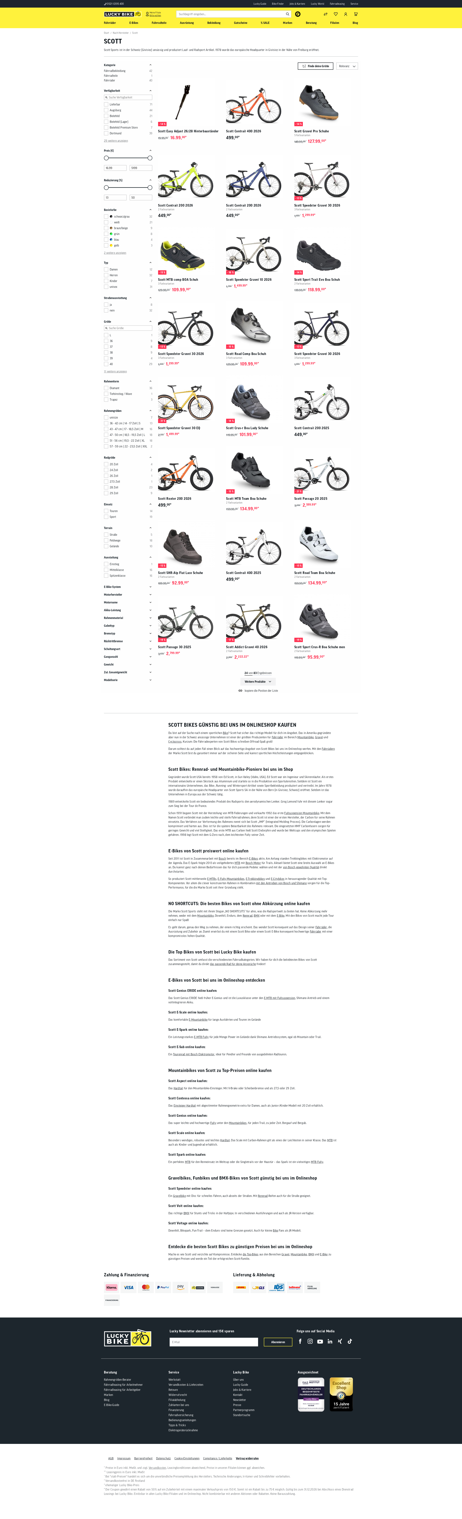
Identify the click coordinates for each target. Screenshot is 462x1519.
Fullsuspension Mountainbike (301, 813)
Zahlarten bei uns (179, 1405)
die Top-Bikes (251, 1254)
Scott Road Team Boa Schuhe (314, 573)
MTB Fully (317, 1161)
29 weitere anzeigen (116, 140)
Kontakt (237, 1394)
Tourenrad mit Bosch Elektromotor (193, 1054)
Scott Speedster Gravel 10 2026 (249, 279)
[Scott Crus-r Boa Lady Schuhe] (258, 399)
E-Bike (280, 915)
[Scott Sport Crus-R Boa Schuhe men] (326, 618)
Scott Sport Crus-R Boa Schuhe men (319, 647)
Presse (237, 1405)
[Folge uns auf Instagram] (310, 1341)
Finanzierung (176, 1410)
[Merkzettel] (336, 14)
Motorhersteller (113, 594)
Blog (106, 1399)
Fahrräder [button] (109, 80)
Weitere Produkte (255, 681)
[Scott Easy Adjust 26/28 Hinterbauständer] (190, 102)
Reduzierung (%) (113, 180)
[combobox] (233, 14)
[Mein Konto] (346, 14)
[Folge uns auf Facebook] (300, 1341)
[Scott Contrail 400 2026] (258, 102)
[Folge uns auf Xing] (339, 1341)
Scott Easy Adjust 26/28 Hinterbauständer (188, 131)
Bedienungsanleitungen (182, 1420)
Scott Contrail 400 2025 (243, 573)
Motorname (110, 602)
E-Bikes (253, 858)
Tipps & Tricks (177, 1425)
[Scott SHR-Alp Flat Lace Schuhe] (190, 544)
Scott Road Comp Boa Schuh (246, 354)
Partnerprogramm (243, 1410)
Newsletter (239, 1399)
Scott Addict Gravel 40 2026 (246, 647)
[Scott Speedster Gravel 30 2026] (326, 176)
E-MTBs (211, 878)
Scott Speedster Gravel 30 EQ (179, 428)
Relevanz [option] (344, 66)
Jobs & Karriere (297, 3)
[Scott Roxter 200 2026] (190, 470)
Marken (108, 1394)
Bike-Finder (278, 3)
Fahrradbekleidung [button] (114, 70)
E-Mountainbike (198, 1019)
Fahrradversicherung (181, 1415)
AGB (111, 1458)
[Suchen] (287, 14)
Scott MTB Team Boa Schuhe (246, 498)
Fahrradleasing (337, 3)
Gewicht (109, 664)
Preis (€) (109, 150)
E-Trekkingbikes (255, 878)
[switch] (450, 1505)
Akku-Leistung (112, 610)
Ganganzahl (111, 656)
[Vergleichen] (325, 14)
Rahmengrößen (112, 410)
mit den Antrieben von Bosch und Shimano (281, 883)
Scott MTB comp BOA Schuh (178, 279)
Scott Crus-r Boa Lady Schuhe (247, 428)
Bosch (222, 858)
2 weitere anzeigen (115, 252)
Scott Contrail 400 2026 (243, 131)
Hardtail (178, 1088)
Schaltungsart (112, 649)
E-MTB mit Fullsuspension (279, 998)
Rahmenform (111, 381)
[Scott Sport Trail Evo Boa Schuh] (326, 251)
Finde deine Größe (318, 66)
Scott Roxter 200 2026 (174, 498)
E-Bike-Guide (111, 1405)
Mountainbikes (238, 1122)
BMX (257, 915)
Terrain (108, 528)
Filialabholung (177, 1399)
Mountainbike (305, 737)
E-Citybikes (277, 878)
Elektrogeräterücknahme (183, 1430)
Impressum (124, 1458)
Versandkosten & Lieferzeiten (186, 1384)
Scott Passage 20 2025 (311, 498)
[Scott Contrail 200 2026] (190, 176)
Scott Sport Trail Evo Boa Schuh (317, 279)
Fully (213, 1122)
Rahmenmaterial (113, 617)
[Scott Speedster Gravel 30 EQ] (190, 399)
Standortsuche (241, 1415)
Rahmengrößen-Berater (117, 1379)
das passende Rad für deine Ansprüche (233, 964)
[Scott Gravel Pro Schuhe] (326, 102)
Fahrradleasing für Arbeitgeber (122, 1389)
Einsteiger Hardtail (185, 1105)
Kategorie (109, 65)
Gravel (319, 737)
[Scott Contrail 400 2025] (258, 544)
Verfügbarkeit (112, 90)
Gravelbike (179, 1195)
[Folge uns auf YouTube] (320, 1341)
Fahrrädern (328, 748)
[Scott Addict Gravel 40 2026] (258, 618)
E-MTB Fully (201, 1037)
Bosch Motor (253, 862)
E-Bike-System (112, 586)
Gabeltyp (109, 625)
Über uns (238, 1379)
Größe (107, 321)
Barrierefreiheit (143, 1458)
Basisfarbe (110, 209)
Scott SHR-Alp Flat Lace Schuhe (180, 573)
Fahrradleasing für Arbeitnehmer (123, 1384)
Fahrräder (277, 737)
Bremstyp (109, 633)
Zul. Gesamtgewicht (115, 672)
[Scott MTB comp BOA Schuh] (190, 251)
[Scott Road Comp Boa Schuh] (258, 325)
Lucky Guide (260, 3)
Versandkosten (157, 1467)
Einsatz (108, 504)
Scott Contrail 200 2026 (175, 205)
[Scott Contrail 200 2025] (326, 399)
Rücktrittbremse (113, 641)
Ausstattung (111, 557)
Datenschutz (163, 1458)
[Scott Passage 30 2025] (190, 618)
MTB (237, 862)
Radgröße (109, 457)
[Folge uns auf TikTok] (349, 1341)
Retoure (173, 1389)
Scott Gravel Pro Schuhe (311, 131)
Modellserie (110, 680)
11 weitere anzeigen (115, 371)
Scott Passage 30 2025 (174, 647)
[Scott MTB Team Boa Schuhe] (258, 470)
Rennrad (247, 915)
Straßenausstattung (115, 298)
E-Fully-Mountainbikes (231, 878)
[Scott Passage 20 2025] (326, 470)
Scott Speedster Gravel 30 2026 (317, 205)
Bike (225, 732)
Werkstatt (174, 1379)
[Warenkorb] (356, 14)
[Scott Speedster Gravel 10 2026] (258, 251)
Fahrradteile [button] (111, 75)
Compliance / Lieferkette (217, 1458)
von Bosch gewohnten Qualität (301, 867)
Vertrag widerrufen (247, 1458)
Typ (106, 262)
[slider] (106, 158)
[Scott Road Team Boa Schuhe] (326, 544)
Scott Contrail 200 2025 (311, 428)
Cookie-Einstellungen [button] (187, 1458)
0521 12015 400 (115, 3)
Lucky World (317, 3)
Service (354, 3)
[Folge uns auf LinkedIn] (330, 1341)
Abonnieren (278, 1342)
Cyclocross (175, 741)
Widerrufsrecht (178, 1394)
